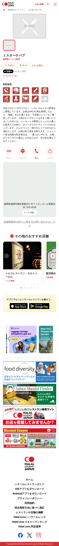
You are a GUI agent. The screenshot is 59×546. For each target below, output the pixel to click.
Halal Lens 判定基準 (29, 526)
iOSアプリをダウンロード (29, 488)
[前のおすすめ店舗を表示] (6, 256)
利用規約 (29, 503)
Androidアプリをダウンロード (29, 493)
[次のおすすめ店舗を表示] (52, 256)
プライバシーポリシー (29, 498)
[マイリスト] (48, 4)
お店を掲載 (39, 4)
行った (25, 65)
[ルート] (23, 151)
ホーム (29, 479)
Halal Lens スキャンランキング (29, 521)
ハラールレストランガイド (29, 484)
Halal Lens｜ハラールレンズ (30, 517)
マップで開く (29, 212)
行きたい (11, 65)
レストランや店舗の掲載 (29, 512)
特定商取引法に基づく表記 (29, 507)
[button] (36, 151)
